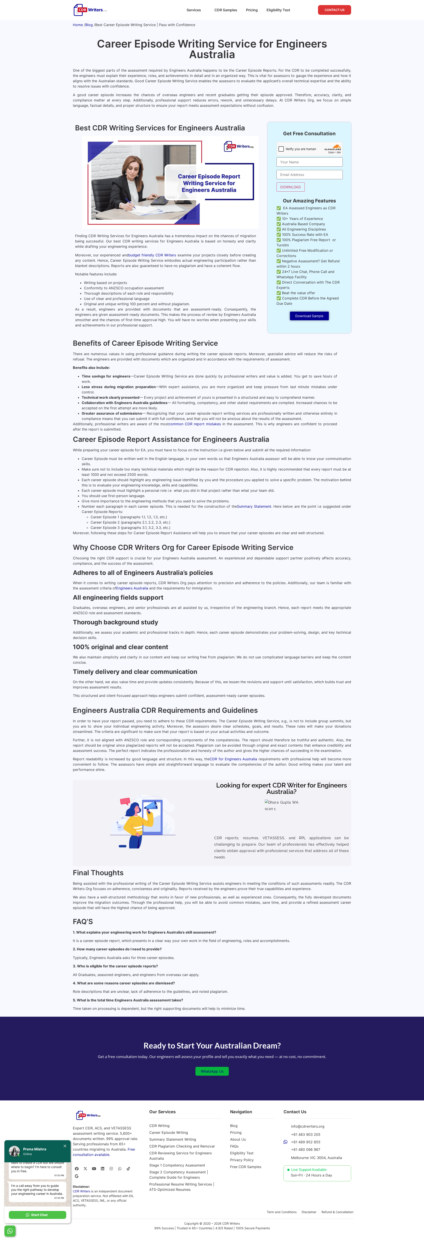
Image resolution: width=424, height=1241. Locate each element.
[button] (37, 1215)
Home (78, 25)
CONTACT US (334, 10)
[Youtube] (94, 1168)
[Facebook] (76, 1168)
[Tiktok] (128, 1168)
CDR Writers (81, 1191)
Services (194, 10)
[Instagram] (111, 1168)
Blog (89, 25)
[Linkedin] (102, 1168)
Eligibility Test (278, 10)
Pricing (252, 10)
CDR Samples (225, 10)
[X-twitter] (85, 1168)
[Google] (76, 1176)
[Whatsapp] (119, 1168)
